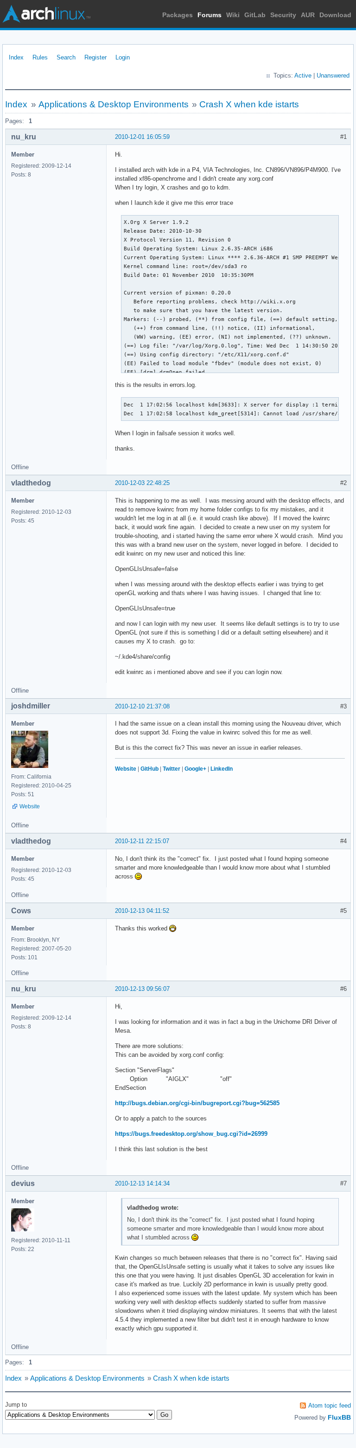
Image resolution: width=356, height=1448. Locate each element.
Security (283, 15)
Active (303, 75)
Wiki (233, 15)
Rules (40, 57)
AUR (308, 15)
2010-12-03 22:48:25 (142, 482)
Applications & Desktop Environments (113, 104)
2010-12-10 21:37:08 (142, 706)
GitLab (255, 15)
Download (335, 15)
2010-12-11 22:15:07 (142, 841)
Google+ (195, 769)
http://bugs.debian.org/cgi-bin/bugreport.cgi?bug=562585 (197, 1103)
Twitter (171, 769)
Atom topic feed (329, 1405)
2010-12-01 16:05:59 (142, 136)
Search (66, 57)
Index (16, 57)
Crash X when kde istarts (249, 104)
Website (29, 806)
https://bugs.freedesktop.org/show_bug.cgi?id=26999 (191, 1133)
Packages (177, 15)
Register (95, 57)
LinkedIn (221, 769)
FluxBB (339, 1417)
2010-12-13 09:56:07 (142, 988)
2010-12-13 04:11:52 (142, 910)
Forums (209, 15)
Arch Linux (46, 14)
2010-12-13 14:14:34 (142, 1183)
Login (122, 57)
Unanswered (333, 75)
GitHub (149, 769)
